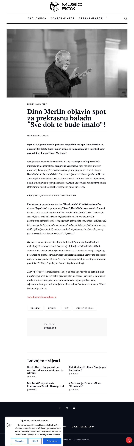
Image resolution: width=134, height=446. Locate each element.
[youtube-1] (74, 408)
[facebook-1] (60, 408)
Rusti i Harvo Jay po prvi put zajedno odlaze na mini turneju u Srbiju (45, 370)
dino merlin (35, 308)
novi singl (52, 308)
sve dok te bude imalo (84, 308)
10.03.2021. (74, 390)
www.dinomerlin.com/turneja (42, 296)
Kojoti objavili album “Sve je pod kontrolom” (88, 368)
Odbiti (35, 441)
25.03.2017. (33, 376)
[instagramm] (67, 408)
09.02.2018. (33, 390)
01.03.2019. (74, 374)
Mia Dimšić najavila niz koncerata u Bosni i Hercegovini (45, 385)
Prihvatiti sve (52, 441)
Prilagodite (19, 441)
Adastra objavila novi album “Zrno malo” (85, 385)
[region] (34, 431)
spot (66, 308)
